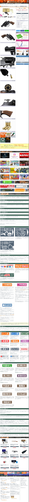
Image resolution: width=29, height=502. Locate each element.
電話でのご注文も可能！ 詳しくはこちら (6, 253)
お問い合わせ (27, 471)
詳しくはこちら (12, 147)
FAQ (11, 471)
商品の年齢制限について (4, 200)
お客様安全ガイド (4, 471)
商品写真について (3, 218)
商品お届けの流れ (17, 471)
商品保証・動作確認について (4, 408)
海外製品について (3, 419)
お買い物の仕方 (3, 226)
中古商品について (3, 326)
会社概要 (24, 471)
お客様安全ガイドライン (4, 206)
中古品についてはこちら (4, 338)
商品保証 (21, 471)
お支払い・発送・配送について (5, 263)
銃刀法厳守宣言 (8, 471)
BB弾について (3, 433)
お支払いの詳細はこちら (4, 480)
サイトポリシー (3, 224)
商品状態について (3, 362)
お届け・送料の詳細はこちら (4, 489)
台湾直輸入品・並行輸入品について (5, 425)
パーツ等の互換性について (4, 212)
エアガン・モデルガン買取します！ (18, 474)
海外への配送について (4, 215)
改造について (2, 208)
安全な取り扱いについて (4, 203)
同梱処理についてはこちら (4, 261)
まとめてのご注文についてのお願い (5, 255)
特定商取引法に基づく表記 (14, 498)
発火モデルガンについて (4, 414)
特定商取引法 (14, 471)
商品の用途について (3, 195)
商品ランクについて (3, 331)
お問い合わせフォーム (13, 482)
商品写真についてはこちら (4, 371)
